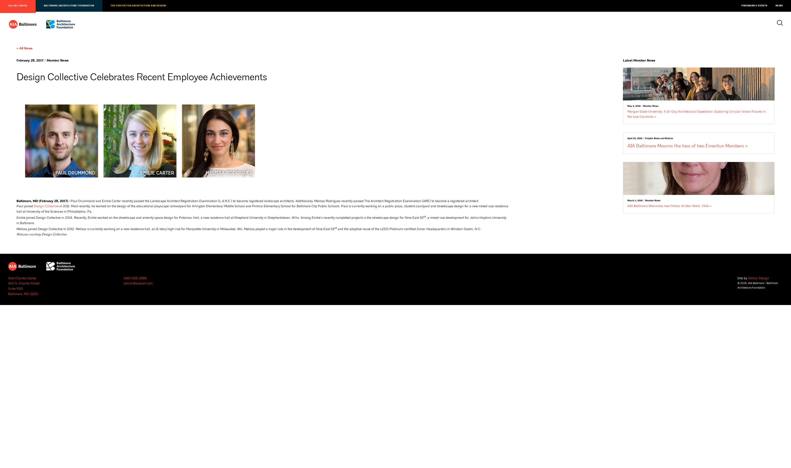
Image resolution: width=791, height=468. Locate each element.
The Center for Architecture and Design (138, 5)
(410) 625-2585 (135, 278)
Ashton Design (758, 278)
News (779, 5)
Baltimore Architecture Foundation (69, 5)
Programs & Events (754, 5)
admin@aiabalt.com (138, 283)
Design (46, 206)
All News (26, 48)
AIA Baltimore (17, 5)
